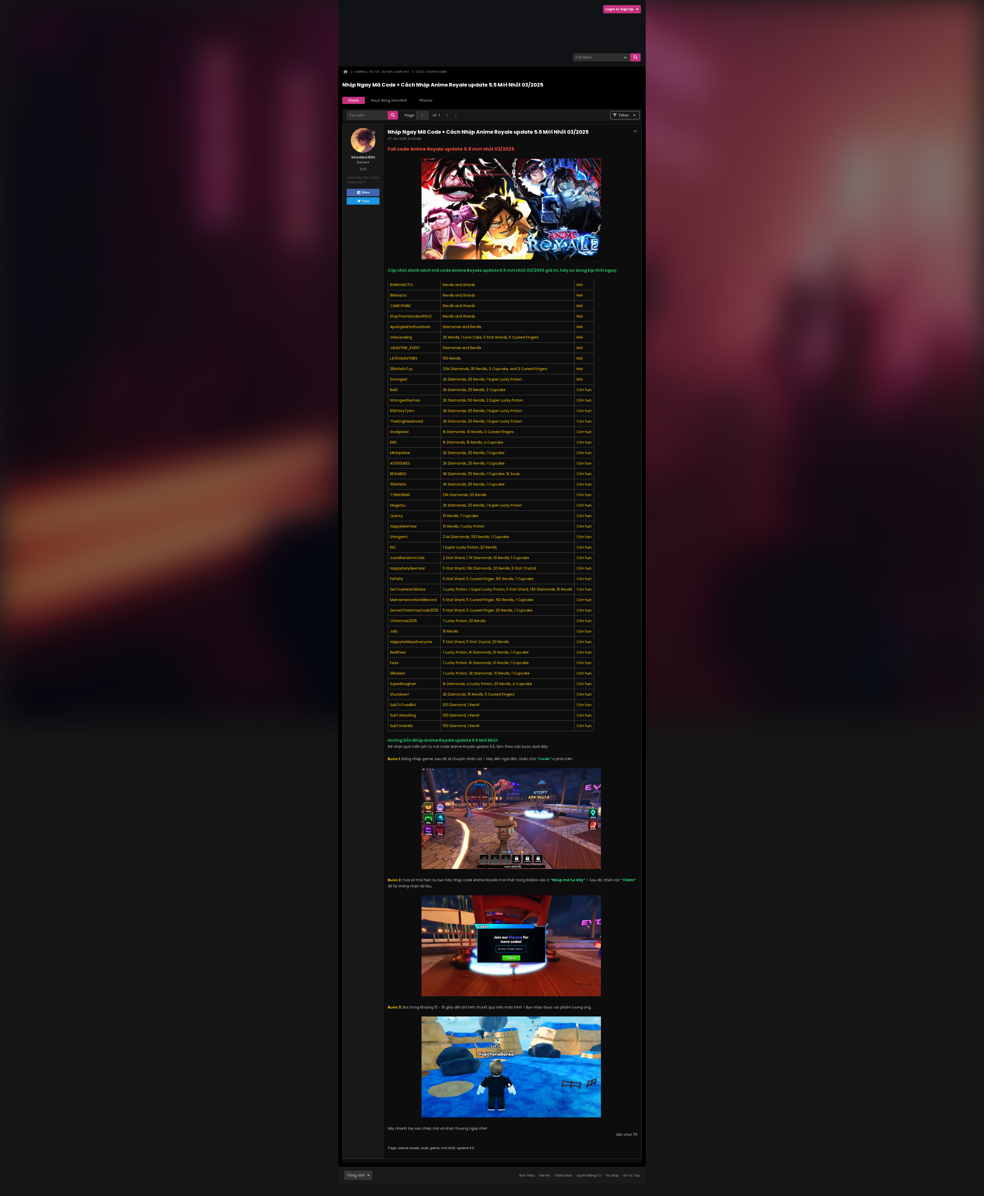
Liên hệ (544, 1175)
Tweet (365, 201)
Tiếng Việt (356, 1175)
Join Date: (355, 177)
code (424, 1148)
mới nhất (448, 1148)
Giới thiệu (527, 1175)
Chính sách (563, 1175)
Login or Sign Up (619, 9)
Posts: (352, 182)
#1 (635, 131)
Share (366, 192)
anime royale (408, 1148)
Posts (353, 100)
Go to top (631, 1175)
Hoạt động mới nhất (389, 100)
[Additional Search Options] (625, 57)
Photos (426, 100)
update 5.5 (465, 1148)
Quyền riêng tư (589, 1175)
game (434, 1148)
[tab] (353, 100)
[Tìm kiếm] (635, 57)
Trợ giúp (612, 1175)
